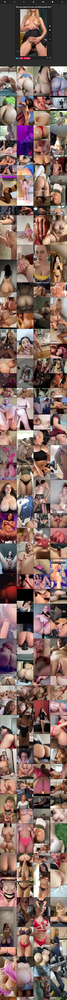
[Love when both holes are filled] (8, 657)
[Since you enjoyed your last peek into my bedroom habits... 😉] (42, 462)
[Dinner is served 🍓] (58, 879)
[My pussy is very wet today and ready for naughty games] (8, 558)
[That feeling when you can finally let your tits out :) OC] (8, 951)
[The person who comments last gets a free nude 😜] (58, 462)
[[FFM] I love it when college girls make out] (58, 680)
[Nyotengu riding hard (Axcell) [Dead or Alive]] (42, 210)
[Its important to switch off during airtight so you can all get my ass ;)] (58, 771)
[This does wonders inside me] (58, 313)
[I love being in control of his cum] (42, 147)
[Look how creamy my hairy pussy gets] (42, 543)
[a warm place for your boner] (42, 927)
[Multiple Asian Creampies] (8, 220)
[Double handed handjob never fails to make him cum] (8, 160)
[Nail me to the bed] (42, 717)
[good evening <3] (8, 496)
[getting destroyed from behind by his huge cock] (42, 848)
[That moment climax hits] (8, 528)
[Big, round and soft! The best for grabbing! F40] (25, 976)
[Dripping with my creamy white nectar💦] (8, 413)
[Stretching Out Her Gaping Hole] (8, 786)
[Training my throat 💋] (25, 606)
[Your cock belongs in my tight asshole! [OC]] (25, 170)
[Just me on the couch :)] (8, 838)
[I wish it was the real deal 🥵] (58, 574)
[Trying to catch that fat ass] (8, 865)
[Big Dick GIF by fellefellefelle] (58, 816)
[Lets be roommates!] (58, 263)
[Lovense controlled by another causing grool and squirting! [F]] (42, 566)
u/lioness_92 (19, 51)
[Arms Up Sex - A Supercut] (58, 392)
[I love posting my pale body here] (25, 511)
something (27, 58)
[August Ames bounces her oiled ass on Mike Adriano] (58, 289)
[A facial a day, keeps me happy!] (25, 756)
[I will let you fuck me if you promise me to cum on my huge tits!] (42, 962)
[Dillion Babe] (42, 118)
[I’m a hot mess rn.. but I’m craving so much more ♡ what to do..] (58, 496)
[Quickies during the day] (42, 801)
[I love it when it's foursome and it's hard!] (42, 692)
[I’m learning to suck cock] (25, 581)
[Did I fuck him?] (42, 313)
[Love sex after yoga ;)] (8, 927)
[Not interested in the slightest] (25, 801)
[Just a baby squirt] (58, 551)
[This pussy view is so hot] (25, 110)
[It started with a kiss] (25, 447)
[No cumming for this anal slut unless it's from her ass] (42, 343)
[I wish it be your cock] (25, 639)
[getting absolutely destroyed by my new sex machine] (58, 621)
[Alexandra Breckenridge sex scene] (42, 380)
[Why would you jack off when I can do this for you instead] (8, 278)
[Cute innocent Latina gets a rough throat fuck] (25, 343)
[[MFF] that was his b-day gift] (58, 692)
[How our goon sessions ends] (42, 405)
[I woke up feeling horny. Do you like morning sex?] (8, 190)
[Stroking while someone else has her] (58, 405)
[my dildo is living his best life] (58, 657)
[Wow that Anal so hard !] (58, 707)
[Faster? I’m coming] (42, 581)
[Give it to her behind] (42, 857)
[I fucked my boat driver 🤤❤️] (42, 160)
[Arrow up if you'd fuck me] (25, 879)
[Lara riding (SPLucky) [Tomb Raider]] (25, 210)
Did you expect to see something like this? (33, 7)
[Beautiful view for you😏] (8, 462)
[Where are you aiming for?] (58, 230)
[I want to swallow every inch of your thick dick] (42, 201)
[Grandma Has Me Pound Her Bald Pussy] (58, 210)
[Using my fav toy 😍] (58, 520)
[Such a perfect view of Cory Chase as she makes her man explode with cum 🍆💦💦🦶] (8, 147)
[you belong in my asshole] (42, 81)
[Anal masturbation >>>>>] (58, 535)
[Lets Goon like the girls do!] (42, 422)
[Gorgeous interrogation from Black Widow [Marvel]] (8, 210)
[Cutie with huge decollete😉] (42, 263)
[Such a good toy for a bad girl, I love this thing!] (42, 657)
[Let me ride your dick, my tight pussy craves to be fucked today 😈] (8, 621)
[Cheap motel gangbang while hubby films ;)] (42, 365)
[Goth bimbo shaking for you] (8, 764)
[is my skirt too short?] (58, 429)
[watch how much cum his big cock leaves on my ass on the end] (58, 786)
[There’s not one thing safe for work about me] (58, 857)
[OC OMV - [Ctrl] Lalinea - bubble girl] (25, 140)
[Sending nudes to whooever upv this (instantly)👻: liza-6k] (25, 816)
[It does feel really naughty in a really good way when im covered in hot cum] (25, 771)
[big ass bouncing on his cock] (8, 305)
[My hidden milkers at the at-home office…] (8, 976)
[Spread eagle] (8, 351)
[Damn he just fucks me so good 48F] (58, 336)
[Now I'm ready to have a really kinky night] (42, 902)
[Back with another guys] (8, 336)
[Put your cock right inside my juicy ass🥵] (58, 941)
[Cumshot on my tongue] (8, 808)
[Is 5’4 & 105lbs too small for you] (25, 230)
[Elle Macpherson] (58, 165)
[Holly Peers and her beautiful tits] (8, 132)
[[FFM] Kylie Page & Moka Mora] (8, 692)
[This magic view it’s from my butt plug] (25, 786)
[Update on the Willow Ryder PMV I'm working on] (42, 132)
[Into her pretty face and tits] (58, 756)
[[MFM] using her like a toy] (42, 680)
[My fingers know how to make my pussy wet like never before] (25, 558)
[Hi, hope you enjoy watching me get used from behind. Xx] (58, 801)
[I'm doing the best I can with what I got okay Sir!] (8, 892)
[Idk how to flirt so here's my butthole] (58, 732)
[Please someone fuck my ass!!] (42, 779)
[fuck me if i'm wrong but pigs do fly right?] (42, 180)
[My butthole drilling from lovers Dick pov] (25, 857)
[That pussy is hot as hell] (58, 596)
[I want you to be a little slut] (42, 749)
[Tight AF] (58, 81)
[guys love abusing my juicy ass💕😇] (42, 289)
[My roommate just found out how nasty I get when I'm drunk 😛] (25, 413)
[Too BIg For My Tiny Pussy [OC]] (8, 170)
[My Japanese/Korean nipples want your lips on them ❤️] (25, 480)
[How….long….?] (58, 140)
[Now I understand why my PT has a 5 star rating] (58, 351)
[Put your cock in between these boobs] (25, 912)
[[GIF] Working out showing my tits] (58, 976)
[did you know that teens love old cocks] (8, 242)
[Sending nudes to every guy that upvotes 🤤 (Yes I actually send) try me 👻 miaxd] (25, 838)
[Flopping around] (58, 118)
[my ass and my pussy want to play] (58, 912)
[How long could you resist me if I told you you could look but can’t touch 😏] (25, 732)
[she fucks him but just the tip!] (25, 297)
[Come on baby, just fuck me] (8, 680)
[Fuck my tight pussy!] (42, 826)
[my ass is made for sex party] (25, 263)
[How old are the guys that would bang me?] (8, 732)
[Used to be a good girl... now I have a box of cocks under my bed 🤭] (42, 596)
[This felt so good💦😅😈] (25, 535)
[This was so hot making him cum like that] (8, 392)
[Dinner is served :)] (8, 81)
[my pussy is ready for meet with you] (8, 437)
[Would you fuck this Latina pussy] (42, 230)
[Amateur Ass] (25, 190)
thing (21, 58)
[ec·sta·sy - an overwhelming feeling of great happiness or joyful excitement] (42, 103)
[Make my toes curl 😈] (42, 520)
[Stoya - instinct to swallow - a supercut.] (42, 392)
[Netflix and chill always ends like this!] (58, 190)
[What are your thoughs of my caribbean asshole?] (25, 81)
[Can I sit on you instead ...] (25, 669)
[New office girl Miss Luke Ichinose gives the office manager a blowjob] (8, 707)
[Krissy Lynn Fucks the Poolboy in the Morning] (58, 103)
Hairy (17, 58)
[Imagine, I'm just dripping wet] (42, 879)
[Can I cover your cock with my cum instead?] (42, 621)
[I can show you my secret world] (42, 496)
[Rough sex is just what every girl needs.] (8, 321)
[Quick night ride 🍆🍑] (8, 589)
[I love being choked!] (25, 321)
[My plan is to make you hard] (25, 941)
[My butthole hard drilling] (8, 365)
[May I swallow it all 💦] (58, 380)
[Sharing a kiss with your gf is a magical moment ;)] (58, 365)
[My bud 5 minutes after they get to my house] (42, 437)
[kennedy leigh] (25, 392)
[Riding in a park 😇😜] (58, 838)
